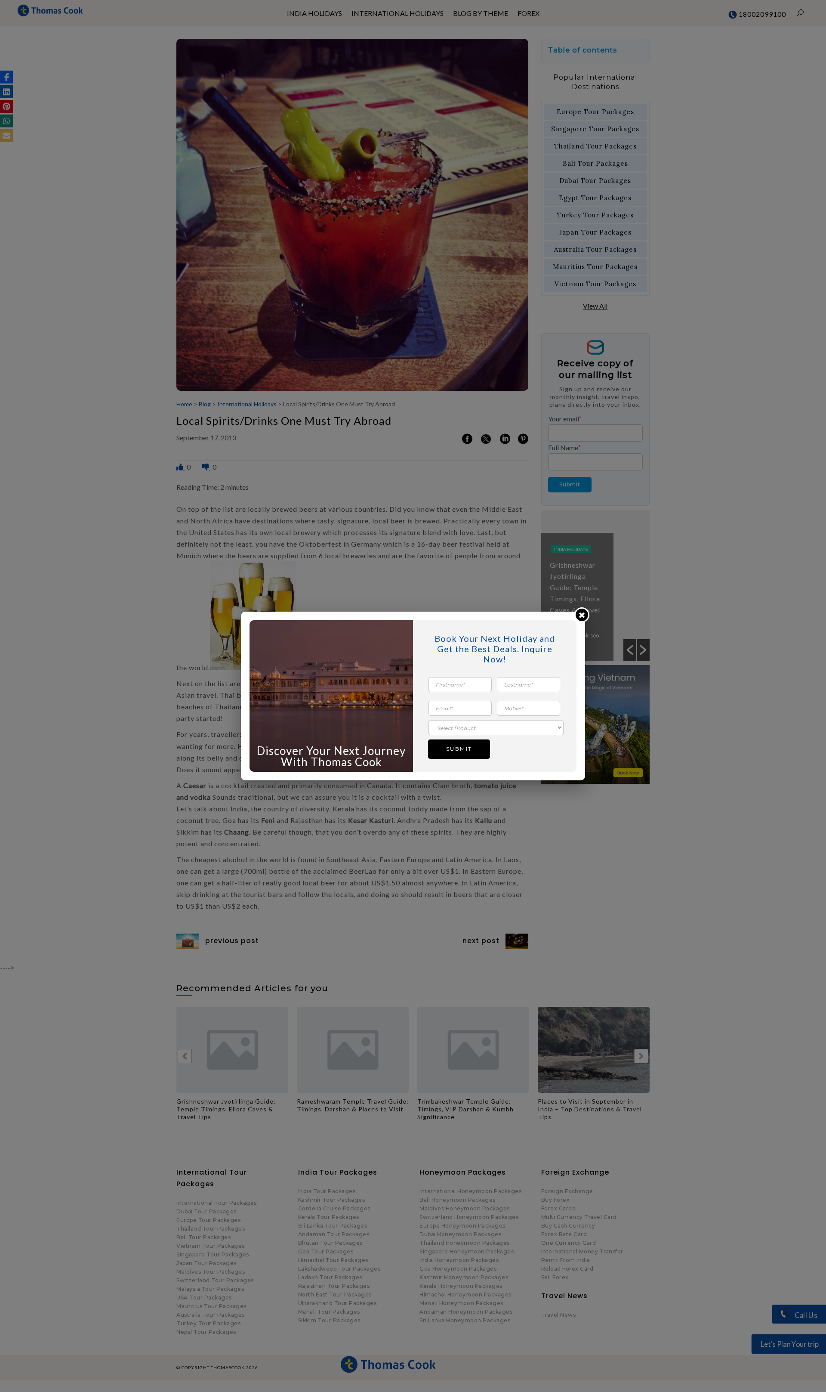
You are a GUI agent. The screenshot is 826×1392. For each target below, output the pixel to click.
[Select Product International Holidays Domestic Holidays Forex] (496, 727)
